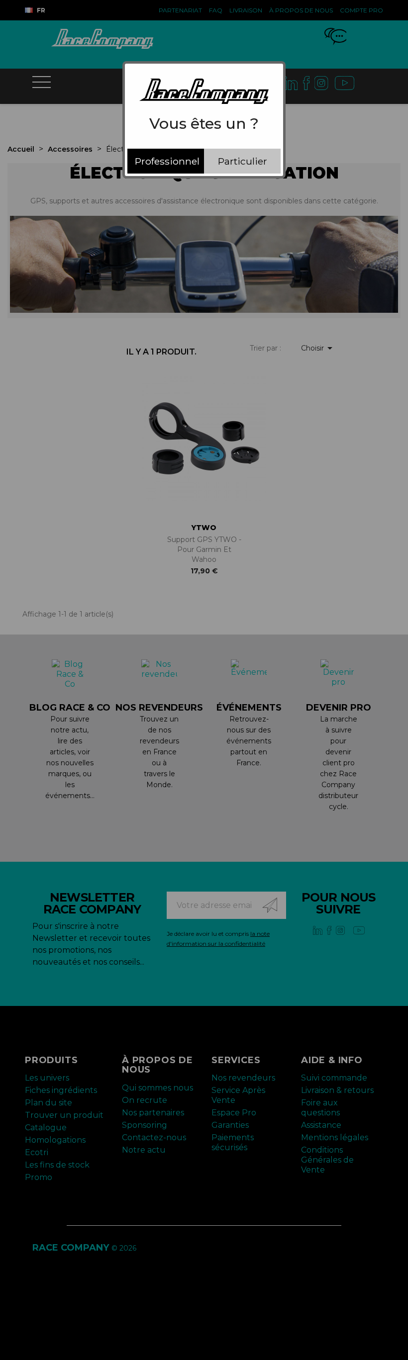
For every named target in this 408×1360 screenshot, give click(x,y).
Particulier (242, 161)
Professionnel (167, 161)
